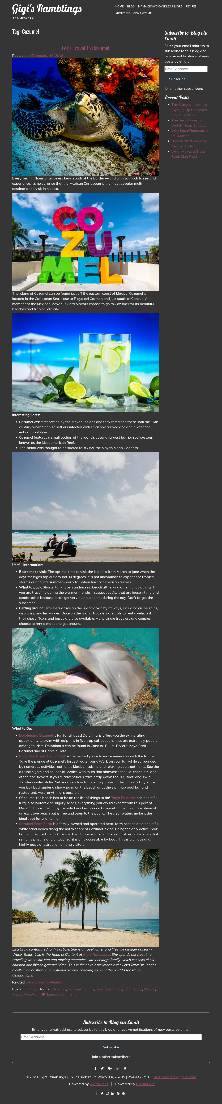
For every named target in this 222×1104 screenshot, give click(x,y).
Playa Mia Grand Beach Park (42, 756)
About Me (122, 13)
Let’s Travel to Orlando (44, 982)
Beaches (59, 989)
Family (88, 989)
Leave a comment (61, 994)
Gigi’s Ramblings (96, 954)
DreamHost (145, 1084)
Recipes (191, 6)
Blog (131, 6)
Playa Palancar (123, 797)
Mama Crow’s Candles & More (160, 6)
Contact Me (142, 13)
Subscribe (177, 79)
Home (119, 6)
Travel (17, 994)
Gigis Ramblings (109, 989)
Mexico (149, 989)
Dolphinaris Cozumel (36, 735)
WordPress (99, 1084)
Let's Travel (133, 989)
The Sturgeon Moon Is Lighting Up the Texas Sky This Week (189, 109)
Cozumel (75, 989)
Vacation (31, 994)
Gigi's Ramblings (47, 8)
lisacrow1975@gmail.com (175, 1077)
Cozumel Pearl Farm (35, 823)
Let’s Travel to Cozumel (85, 48)
